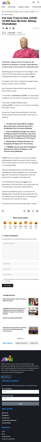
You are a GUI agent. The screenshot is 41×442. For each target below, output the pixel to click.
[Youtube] (2, 376)
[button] (30, 2)
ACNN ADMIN (11, 32)
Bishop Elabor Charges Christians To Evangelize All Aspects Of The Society (18, 142)
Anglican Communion (21, 343)
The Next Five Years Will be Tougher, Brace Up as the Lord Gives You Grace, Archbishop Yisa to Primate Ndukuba (19, 126)
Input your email (7, 396)
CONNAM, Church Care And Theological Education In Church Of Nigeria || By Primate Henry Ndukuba (20, 149)
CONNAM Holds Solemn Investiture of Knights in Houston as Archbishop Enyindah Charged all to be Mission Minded (14, 311)
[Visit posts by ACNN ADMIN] (4, 34)
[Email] (6, 28)
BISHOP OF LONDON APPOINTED (12, 318)
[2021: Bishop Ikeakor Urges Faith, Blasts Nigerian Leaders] (33, 302)
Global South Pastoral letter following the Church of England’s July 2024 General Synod (14, 329)
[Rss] (9, 376)
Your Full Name (7, 389)
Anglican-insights (8, 14)
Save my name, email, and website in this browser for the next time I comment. (21, 280)
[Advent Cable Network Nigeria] (6, 2)
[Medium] (6, 376)
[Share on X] (3, 28)
